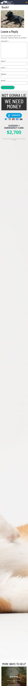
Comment (4, 41)
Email (3, 67)
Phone (3, 80)
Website (3, 74)
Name (3, 61)
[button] (26, 2)
